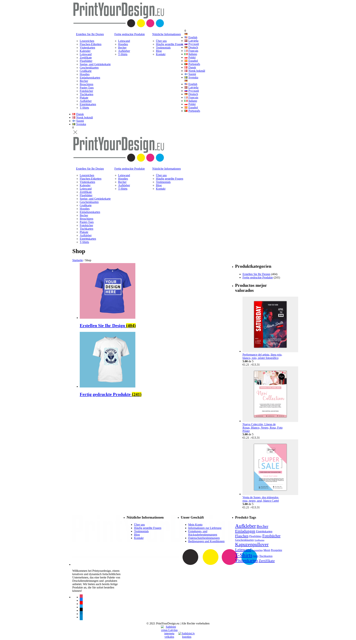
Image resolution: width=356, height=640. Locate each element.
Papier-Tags (87, 87)
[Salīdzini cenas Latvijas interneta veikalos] (169, 628)
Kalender (85, 50)
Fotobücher (86, 91)
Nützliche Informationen (166, 34)
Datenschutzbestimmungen (204, 538)
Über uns (161, 40)
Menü (266, 550)
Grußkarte (86, 70)
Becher (84, 81)
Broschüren (86, 84)
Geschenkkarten (89, 67)
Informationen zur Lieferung (204, 528)
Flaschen (241, 536)
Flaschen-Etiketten (90, 44)
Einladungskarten (90, 77)
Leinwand (86, 54)
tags (255, 556)
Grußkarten (259, 540)
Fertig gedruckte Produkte (129, 34)
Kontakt (160, 54)
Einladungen (245, 531)
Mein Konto (195, 524)
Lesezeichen (87, 40)
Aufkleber (86, 101)
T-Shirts (84, 107)
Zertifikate (86, 57)
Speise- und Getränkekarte (95, 64)
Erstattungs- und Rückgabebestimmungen (202, 533)
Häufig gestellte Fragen (169, 44)
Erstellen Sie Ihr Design (90, 34)
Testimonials (163, 47)
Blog (159, 50)
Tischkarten (86, 94)
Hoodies (85, 74)
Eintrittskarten (88, 104)
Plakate (84, 97)
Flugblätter (86, 60)
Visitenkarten (87, 47)
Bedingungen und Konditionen (206, 541)
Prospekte (276, 550)
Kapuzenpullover (252, 544)
